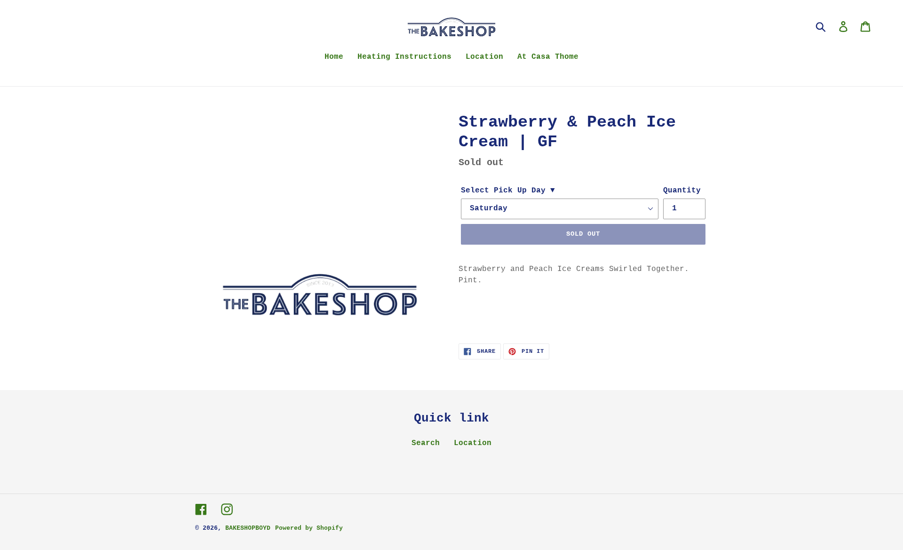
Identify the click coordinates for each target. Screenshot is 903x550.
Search (426, 443)
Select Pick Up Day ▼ (508, 190)
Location (472, 443)
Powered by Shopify (309, 528)
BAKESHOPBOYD (247, 528)
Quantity (682, 190)
